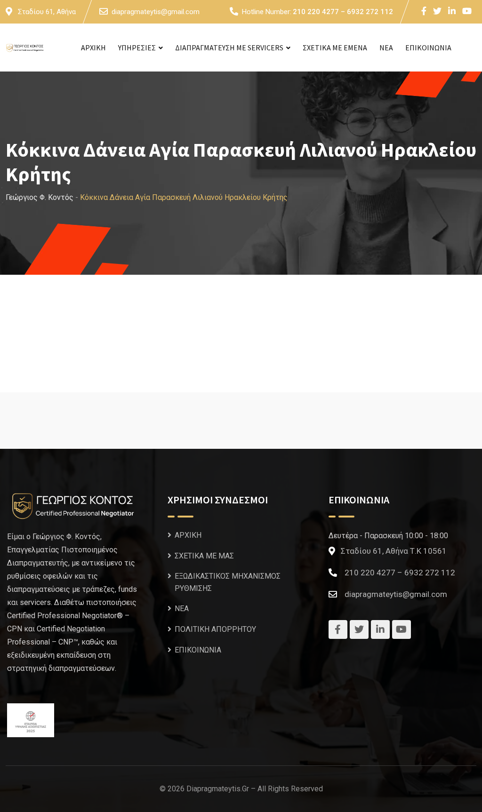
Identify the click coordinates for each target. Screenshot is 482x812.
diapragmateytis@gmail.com (156, 12)
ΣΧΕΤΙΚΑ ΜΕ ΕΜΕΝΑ (335, 47)
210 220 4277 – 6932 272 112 (343, 12)
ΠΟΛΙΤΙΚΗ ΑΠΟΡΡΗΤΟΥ (215, 629)
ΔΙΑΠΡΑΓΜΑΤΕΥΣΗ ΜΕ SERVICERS (229, 47)
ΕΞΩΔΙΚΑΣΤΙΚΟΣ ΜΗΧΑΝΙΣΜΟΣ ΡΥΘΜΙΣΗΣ (228, 582)
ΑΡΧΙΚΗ (93, 47)
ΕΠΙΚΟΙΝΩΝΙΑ (428, 47)
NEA (386, 47)
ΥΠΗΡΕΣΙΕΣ (137, 47)
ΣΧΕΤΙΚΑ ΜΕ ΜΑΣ (204, 555)
